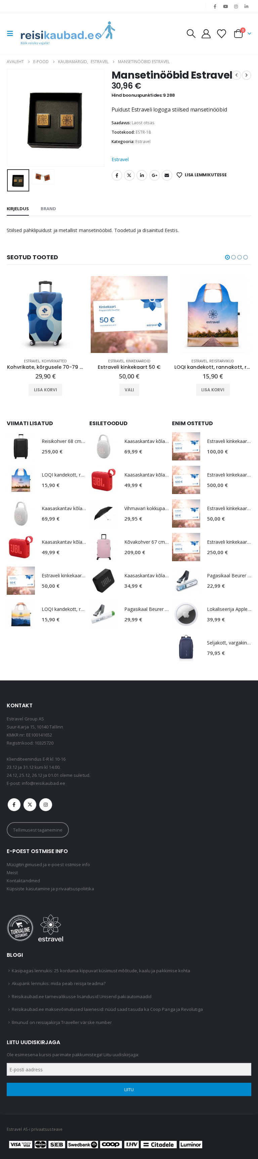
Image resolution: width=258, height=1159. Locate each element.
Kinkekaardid (54, 361)
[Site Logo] (67, 33)
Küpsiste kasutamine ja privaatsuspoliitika (50, 889)
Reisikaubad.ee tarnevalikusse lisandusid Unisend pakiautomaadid (82, 996)
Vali (45, 390)
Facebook (117, 175)
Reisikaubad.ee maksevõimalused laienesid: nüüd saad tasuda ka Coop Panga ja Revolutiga (107, 1009)
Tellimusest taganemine (37, 830)
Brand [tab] (48, 209)
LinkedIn (141, 175)
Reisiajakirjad (222, 361)
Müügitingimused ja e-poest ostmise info (48, 864)
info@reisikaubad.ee (43, 783)
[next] (246, 75)
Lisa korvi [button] (129, 390)
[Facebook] (215, 6)
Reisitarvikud (138, 361)
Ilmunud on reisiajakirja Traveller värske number (62, 1022)
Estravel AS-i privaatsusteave (34, 1129)
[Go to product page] (45, 314)
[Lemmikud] (221, 33)
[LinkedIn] (246, 6)
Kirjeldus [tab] (18, 209)
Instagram (45, 804)
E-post (167, 175)
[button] (12, 33)
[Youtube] (225, 6)
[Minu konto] (206, 33)
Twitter (129, 175)
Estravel (142, 141)
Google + (154, 175)
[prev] (236, 75)
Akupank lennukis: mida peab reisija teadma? (58, 983)
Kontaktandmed (23, 881)
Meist (12, 873)
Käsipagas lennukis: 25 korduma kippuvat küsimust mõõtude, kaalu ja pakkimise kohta (101, 971)
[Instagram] (236, 6)
